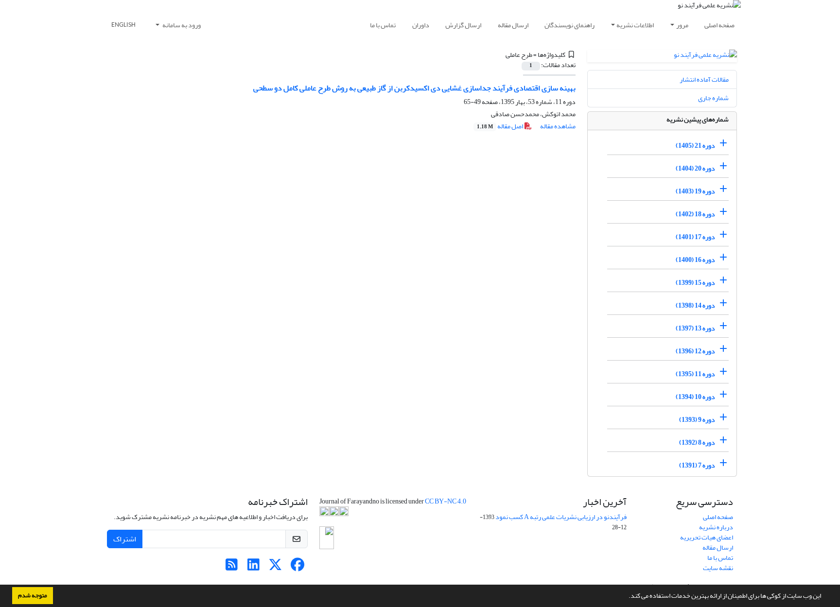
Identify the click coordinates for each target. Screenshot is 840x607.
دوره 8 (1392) (697, 442)
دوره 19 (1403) (695, 191)
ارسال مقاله (513, 25)
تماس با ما (383, 25)
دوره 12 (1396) (695, 351)
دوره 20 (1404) (695, 168)
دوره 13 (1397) (695, 328)
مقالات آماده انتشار (704, 79)
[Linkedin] (253, 567)
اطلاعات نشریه (635, 25)
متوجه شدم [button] (32, 595)
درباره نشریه (716, 527)
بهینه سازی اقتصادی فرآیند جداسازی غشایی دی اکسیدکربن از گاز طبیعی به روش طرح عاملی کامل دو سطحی (414, 88)
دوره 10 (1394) (695, 396)
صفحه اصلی (719, 25)
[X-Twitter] (275, 567)
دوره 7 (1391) (697, 465)
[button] (626, 596)
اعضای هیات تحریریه (706, 537)
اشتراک (124, 539)
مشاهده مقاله (558, 126)
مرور (682, 25)
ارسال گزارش (463, 25)
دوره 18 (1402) (695, 214)
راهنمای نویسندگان (569, 25)
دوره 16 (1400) (695, 259)
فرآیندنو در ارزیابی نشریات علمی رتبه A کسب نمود (561, 516)
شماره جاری (713, 97)
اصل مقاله (500, 126)
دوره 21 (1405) (695, 145)
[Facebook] (297, 567)
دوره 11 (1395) (695, 374)
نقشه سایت (718, 567)
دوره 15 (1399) (695, 282)
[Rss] (231, 567)
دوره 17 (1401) (695, 236)
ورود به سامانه (181, 25)
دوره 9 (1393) (697, 419)
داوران (420, 25)
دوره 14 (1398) (695, 305)
